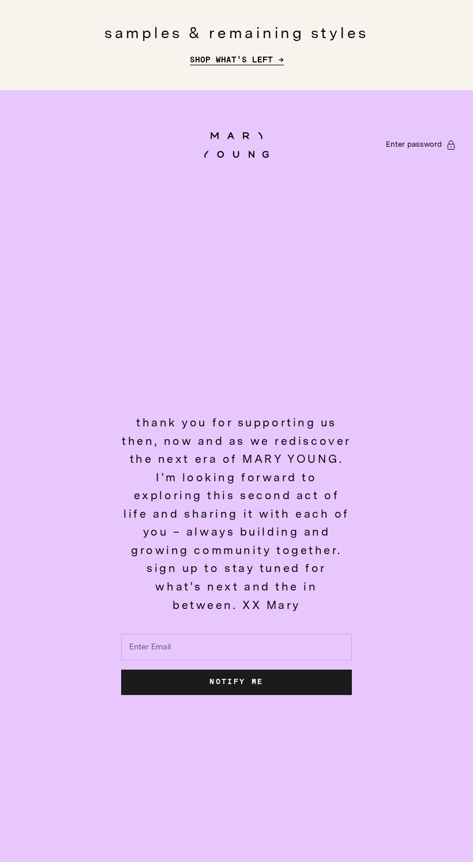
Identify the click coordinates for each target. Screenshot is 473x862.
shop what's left (231, 60)
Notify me (236, 682)
